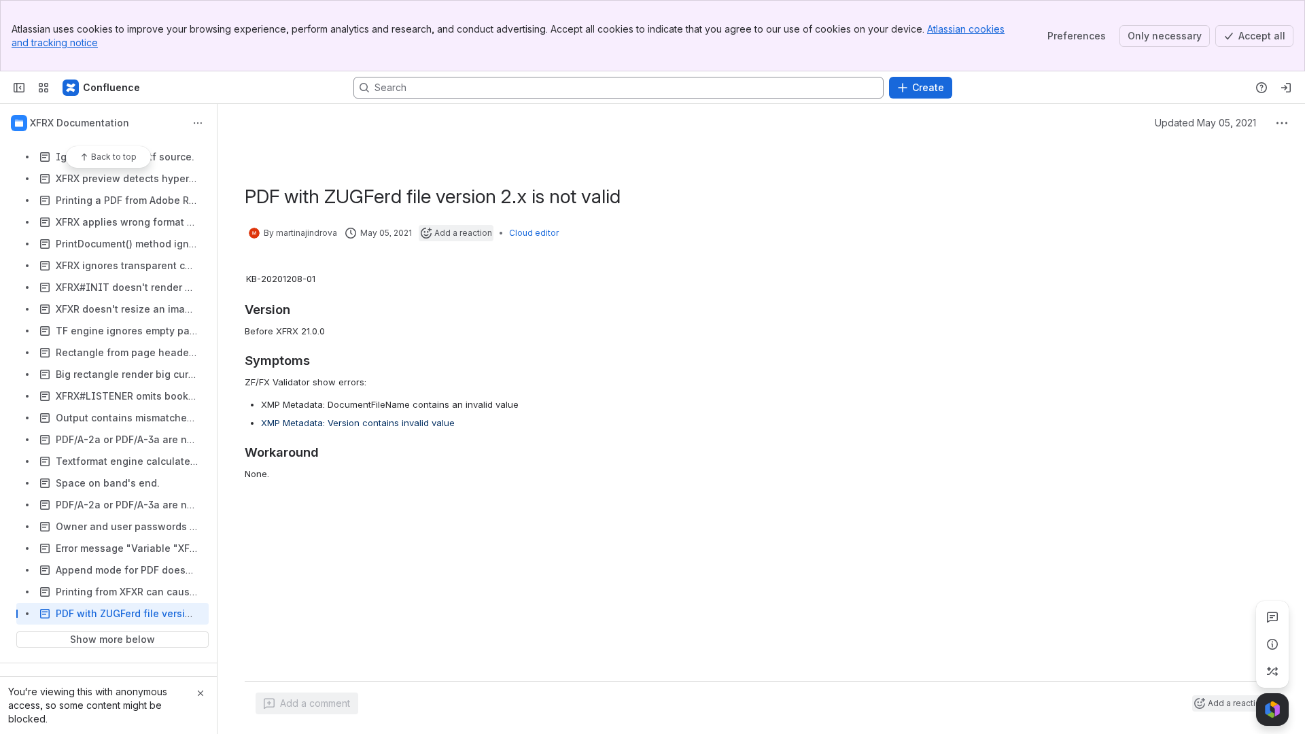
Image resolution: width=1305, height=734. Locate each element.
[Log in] (1286, 88)
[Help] (1261, 88)
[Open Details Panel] (1272, 644)
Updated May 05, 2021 (1205, 122)
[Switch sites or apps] (43, 88)
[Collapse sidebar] (19, 88)
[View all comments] (1272, 617)
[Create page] (1272, 671)
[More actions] (198, 123)
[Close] (200, 693)
